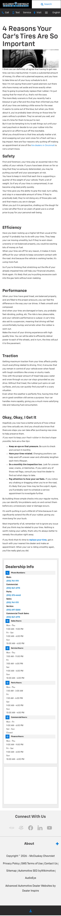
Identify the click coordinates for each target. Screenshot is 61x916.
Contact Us (50, 863)
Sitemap (11, 871)
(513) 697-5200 (13, 610)
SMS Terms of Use (32, 863)
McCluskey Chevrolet (42, 856)
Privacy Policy (11, 863)
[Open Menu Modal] (46, 13)
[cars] (11, 827)
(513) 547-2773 (13, 588)
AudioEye (30, 878)
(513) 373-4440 (13, 595)
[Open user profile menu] (30, 911)
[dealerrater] (21, 827)
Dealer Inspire (30, 891)
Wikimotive (48, 871)
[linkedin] (40, 827)
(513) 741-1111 (12, 581)
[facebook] (30, 827)
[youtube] (49, 827)
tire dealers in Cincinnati (43, 145)
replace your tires (38, 540)
